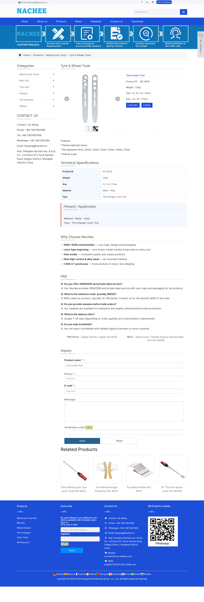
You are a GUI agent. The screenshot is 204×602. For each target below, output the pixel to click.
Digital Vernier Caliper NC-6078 (99, 336)
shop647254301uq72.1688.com (120, 564)
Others (23, 106)
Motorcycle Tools (56, 55)
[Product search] (183, 12)
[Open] (200, 44)
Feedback (96, 21)
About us (42, 21)
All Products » (23, 542)
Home (24, 21)
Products (61, 21)
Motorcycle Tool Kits (27, 518)
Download (137, 21)
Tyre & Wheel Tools (80, 55)
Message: (70, 399)
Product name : (74, 360)
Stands (23, 93)
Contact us (116, 21)
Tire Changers (24, 532)
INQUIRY (133, 105)
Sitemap (143, 578)
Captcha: (65, 534)
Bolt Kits (24, 80)
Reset (119, 440)
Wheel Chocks (24, 528)
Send (82, 440)
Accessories (26, 99)
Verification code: (74, 427)
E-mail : (70, 385)
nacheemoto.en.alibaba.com (118, 556)
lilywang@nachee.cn (35, 145)
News (78, 21)
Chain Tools (22, 537)
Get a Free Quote (164, 2)
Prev (66, 99)
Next (117, 99)
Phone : (70, 373)
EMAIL (147, 105)
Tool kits (24, 86)
